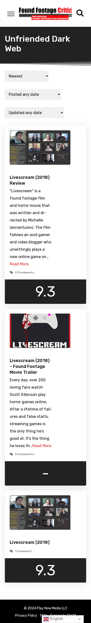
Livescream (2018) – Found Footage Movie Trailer (30, 366)
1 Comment (23, 551)
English (56, 619)
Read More (19, 264)
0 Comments (24, 272)
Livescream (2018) (30, 542)
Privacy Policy (26, 615)
